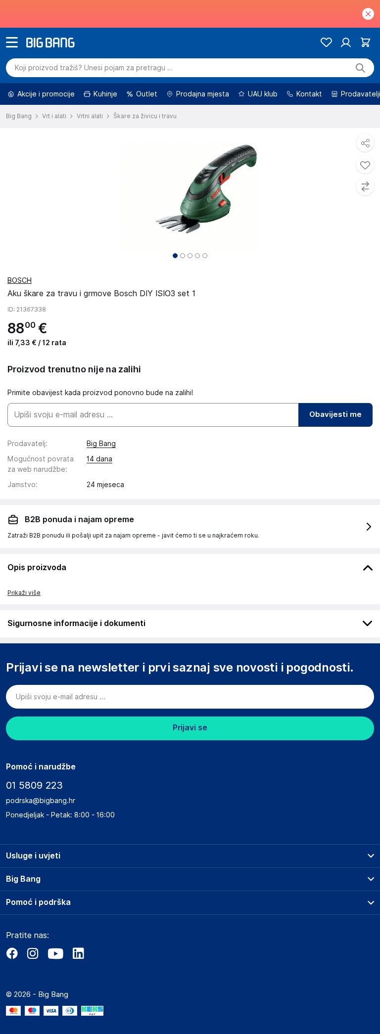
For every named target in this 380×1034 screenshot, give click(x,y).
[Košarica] (365, 42)
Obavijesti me (335, 414)
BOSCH (19, 280)
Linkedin (78, 953)
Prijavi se (190, 727)
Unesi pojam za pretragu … (94, 68)
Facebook (12, 953)
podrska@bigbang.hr (40, 801)
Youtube (55, 953)
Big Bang (101, 444)
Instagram (33, 953)
